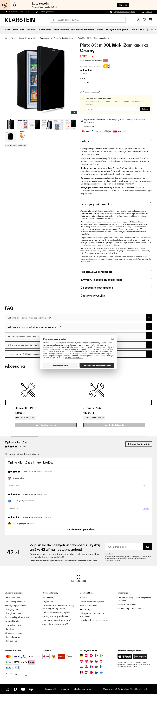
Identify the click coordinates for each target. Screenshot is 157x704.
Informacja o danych (127, 604)
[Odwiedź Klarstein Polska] (81, 666)
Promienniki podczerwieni (17, 617)
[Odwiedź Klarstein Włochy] (101, 655)
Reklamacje (85, 609)
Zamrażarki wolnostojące (64, 38)
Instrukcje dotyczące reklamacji (95, 620)
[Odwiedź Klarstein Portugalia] (91, 672)
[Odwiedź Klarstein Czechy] (96, 661)
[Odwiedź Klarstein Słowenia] (96, 672)
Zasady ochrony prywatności (137, 664)
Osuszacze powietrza (15, 601)
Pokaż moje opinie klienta (82, 529)
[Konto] (138, 20)
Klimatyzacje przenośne (16, 605)
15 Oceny (83, 74)
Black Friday (48, 597)
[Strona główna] (8, 38)
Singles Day (47, 601)
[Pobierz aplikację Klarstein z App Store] (125, 656)
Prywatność (109, 554)
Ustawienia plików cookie (129, 608)
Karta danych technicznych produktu (90, 66)
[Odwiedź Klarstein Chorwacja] (86, 666)
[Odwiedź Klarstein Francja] (96, 655)
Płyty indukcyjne (12, 637)
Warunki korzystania (124, 666)
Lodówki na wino (12, 597)
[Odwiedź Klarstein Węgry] (101, 661)
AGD (13, 38)
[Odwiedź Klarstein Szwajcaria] (91, 655)
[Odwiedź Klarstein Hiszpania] (81, 661)
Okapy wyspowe (12, 609)
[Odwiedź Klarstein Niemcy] (81, 655)
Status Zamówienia (89, 605)
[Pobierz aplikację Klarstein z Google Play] (140, 656)
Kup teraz (123, 5)
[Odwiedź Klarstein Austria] (86, 655)
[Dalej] (155, 30)
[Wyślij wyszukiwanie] (53, 19)
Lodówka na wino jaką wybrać (56, 612)
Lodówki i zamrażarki (27, 38)
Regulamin (65, 689)
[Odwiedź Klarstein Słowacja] (91, 661)
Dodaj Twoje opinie (140, 444)
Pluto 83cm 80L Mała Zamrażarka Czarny (94, 38)
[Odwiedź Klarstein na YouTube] (23, 689)
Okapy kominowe (13, 613)
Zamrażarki (44, 38)
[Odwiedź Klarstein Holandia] (86, 672)
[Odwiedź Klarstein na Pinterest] (30, 689)
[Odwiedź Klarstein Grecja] (101, 672)
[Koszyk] (150, 20)
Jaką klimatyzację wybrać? (55, 624)
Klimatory (9, 629)
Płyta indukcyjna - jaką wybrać (56, 620)
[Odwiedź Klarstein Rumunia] (91, 666)
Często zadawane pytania (124, 12)
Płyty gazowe (11, 641)
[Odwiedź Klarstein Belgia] (81, 672)
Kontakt (149, 12)
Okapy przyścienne (13, 633)
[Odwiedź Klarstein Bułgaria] (96, 666)
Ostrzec (145, 109)
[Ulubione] (144, 20)
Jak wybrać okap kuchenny (55, 616)
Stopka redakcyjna (83, 689)
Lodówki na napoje (13, 625)
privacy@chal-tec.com (112, 560)
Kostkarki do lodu (13, 621)
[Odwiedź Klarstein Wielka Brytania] (86, 661)
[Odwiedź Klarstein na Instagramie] (7, 689)
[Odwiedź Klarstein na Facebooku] (15, 689)
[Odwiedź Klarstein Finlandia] (101, 666)
